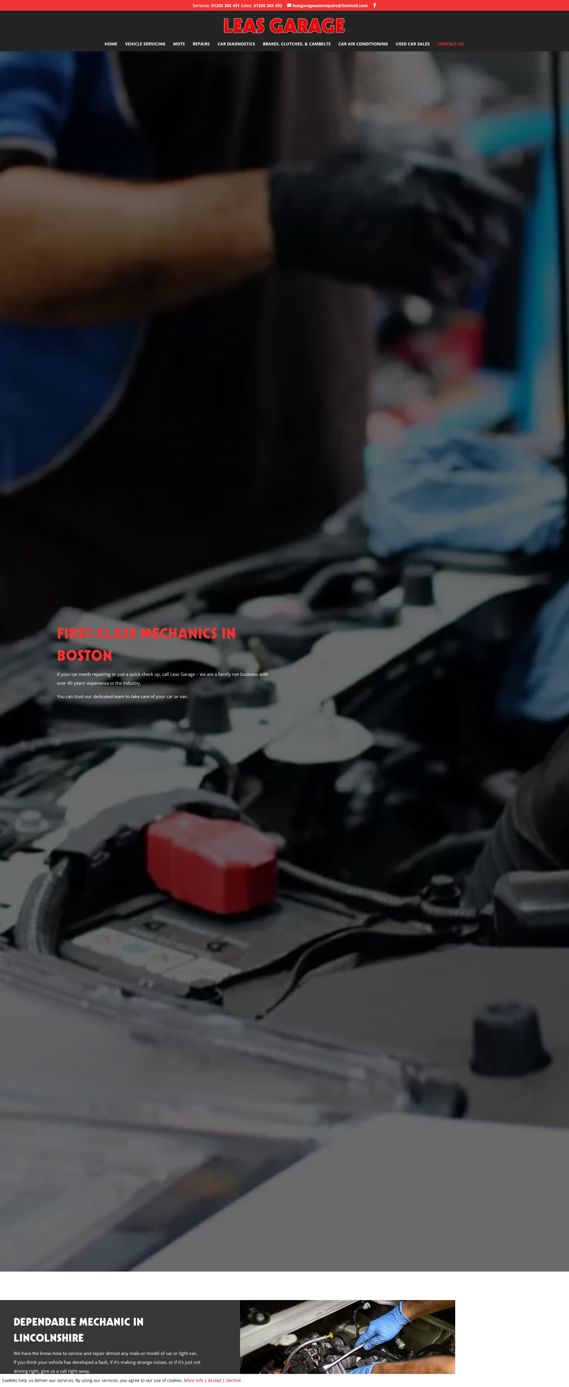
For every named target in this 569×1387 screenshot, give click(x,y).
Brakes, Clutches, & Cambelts (297, 44)
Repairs (201, 44)
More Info (193, 1380)
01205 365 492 (268, 5)
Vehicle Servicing (145, 44)
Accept (214, 1380)
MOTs (179, 44)
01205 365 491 (225, 5)
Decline (233, 1380)
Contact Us (450, 44)
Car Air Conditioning (363, 44)
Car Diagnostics (236, 44)
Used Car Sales (413, 44)
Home (111, 44)
